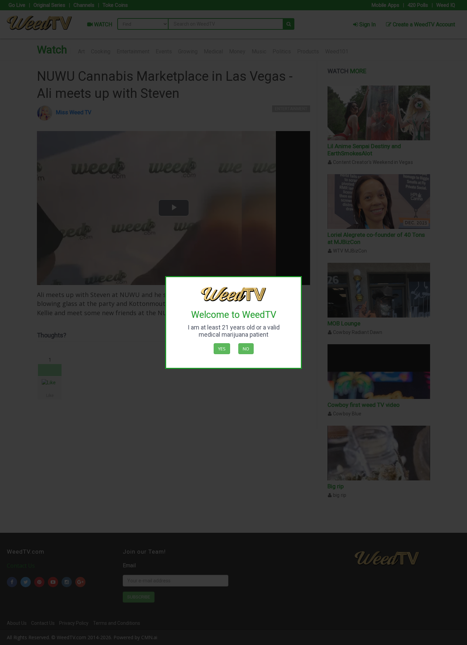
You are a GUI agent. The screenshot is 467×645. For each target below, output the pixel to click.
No (246, 349)
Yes (222, 349)
